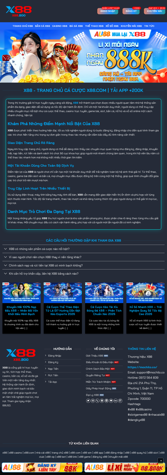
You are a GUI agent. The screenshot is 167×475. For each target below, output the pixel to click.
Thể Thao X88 (94, 26)
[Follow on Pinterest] (102, 401)
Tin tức (149, 26)
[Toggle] (5, 249)
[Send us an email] (93, 401)
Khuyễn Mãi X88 (131, 26)
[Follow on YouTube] (111, 401)
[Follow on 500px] (116, 401)
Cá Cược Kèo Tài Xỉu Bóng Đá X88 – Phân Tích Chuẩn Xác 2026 (104, 310)
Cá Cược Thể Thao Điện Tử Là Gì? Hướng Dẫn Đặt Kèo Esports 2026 (63, 310)
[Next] (164, 309)
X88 (5, 367)
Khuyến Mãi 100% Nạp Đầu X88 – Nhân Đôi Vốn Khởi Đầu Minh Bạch (21, 310)
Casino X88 (59, 26)
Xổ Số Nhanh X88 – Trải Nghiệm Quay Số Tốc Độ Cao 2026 (145, 310)
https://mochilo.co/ (142, 367)
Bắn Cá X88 (42, 26)
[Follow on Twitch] (120, 401)
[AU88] (42, 467)
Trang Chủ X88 (23, 26)
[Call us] (97, 401)
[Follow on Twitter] (88, 401)
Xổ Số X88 (112, 26)
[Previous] (2, 309)
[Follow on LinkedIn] (106, 401)
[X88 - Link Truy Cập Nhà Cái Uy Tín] (18, 11)
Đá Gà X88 (76, 26)
